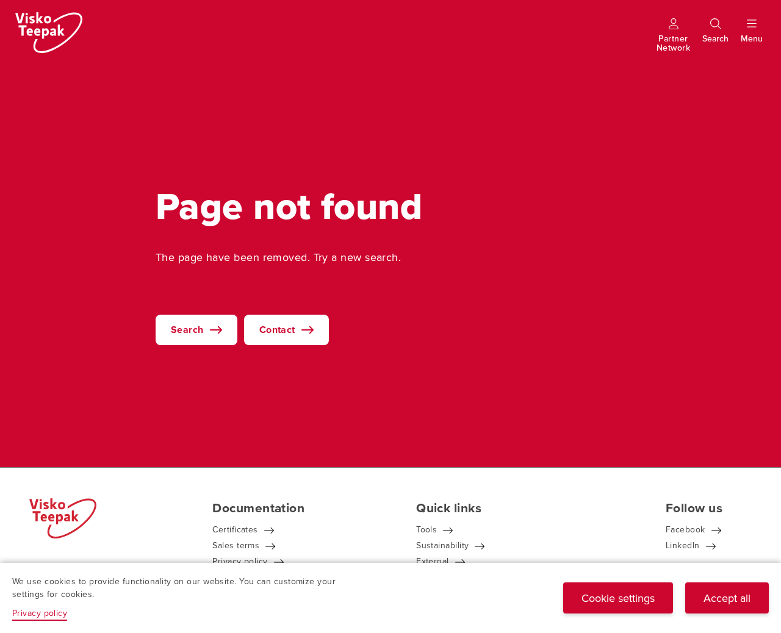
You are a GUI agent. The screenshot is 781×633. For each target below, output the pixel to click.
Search (187, 330)
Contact (277, 330)
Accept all (727, 598)
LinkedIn (683, 545)
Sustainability (442, 545)
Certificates (234, 529)
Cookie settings (618, 598)
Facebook (685, 529)
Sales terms (235, 545)
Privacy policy (239, 561)
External (432, 561)
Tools (426, 529)
